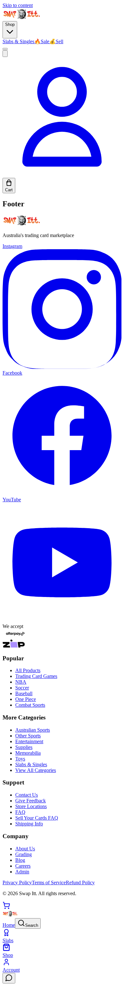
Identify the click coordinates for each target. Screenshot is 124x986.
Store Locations (31, 806)
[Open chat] (9, 978)
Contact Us (26, 795)
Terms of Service (49, 882)
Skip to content (18, 5)
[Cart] (6, 907)
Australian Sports (32, 730)
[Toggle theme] (5, 49)
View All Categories (35, 770)
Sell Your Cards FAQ (36, 818)
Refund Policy (80, 882)
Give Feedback (30, 800)
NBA (20, 682)
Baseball (23, 693)
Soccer (22, 687)
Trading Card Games (36, 676)
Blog (20, 860)
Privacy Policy (17, 882)
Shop (10, 24)
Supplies (23, 747)
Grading (23, 854)
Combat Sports (30, 705)
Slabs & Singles (18, 41)
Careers (23, 866)
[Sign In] (62, 175)
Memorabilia (28, 753)
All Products (27, 670)
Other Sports (28, 735)
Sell (56, 41)
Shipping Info (29, 823)
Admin (22, 871)
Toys (20, 758)
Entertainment (29, 741)
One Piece (25, 699)
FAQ (20, 812)
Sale (41, 41)
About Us (25, 848)
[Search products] (5, 53)
